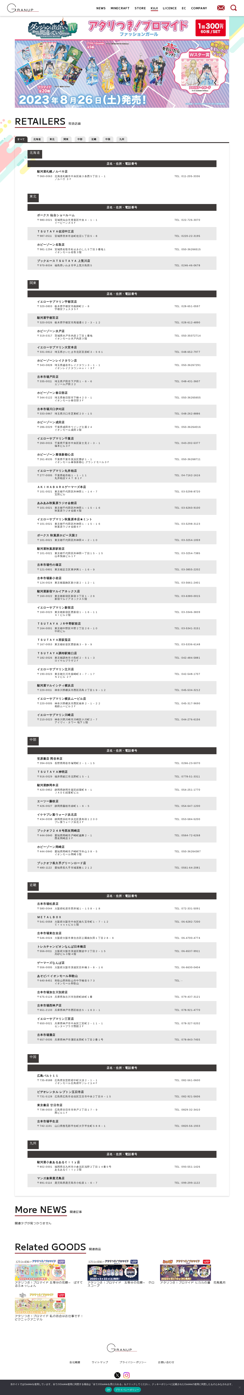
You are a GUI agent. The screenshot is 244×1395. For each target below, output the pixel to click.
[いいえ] (239, 1387)
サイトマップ (100, 1362)
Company (199, 8)
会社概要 (74, 1362)
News (101, 8)
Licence (170, 8)
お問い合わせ (166, 1362)
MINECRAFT (120, 8)
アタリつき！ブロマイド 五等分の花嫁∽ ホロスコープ (121, 1283)
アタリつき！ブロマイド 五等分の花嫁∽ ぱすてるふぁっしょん (49, 1283)
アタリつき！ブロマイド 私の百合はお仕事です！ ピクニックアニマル (49, 1317)
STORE (140, 8)
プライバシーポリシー (133, 1362)
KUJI (154, 8)
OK (108, 1389)
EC (184, 8)
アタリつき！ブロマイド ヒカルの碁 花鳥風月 (193, 1282)
